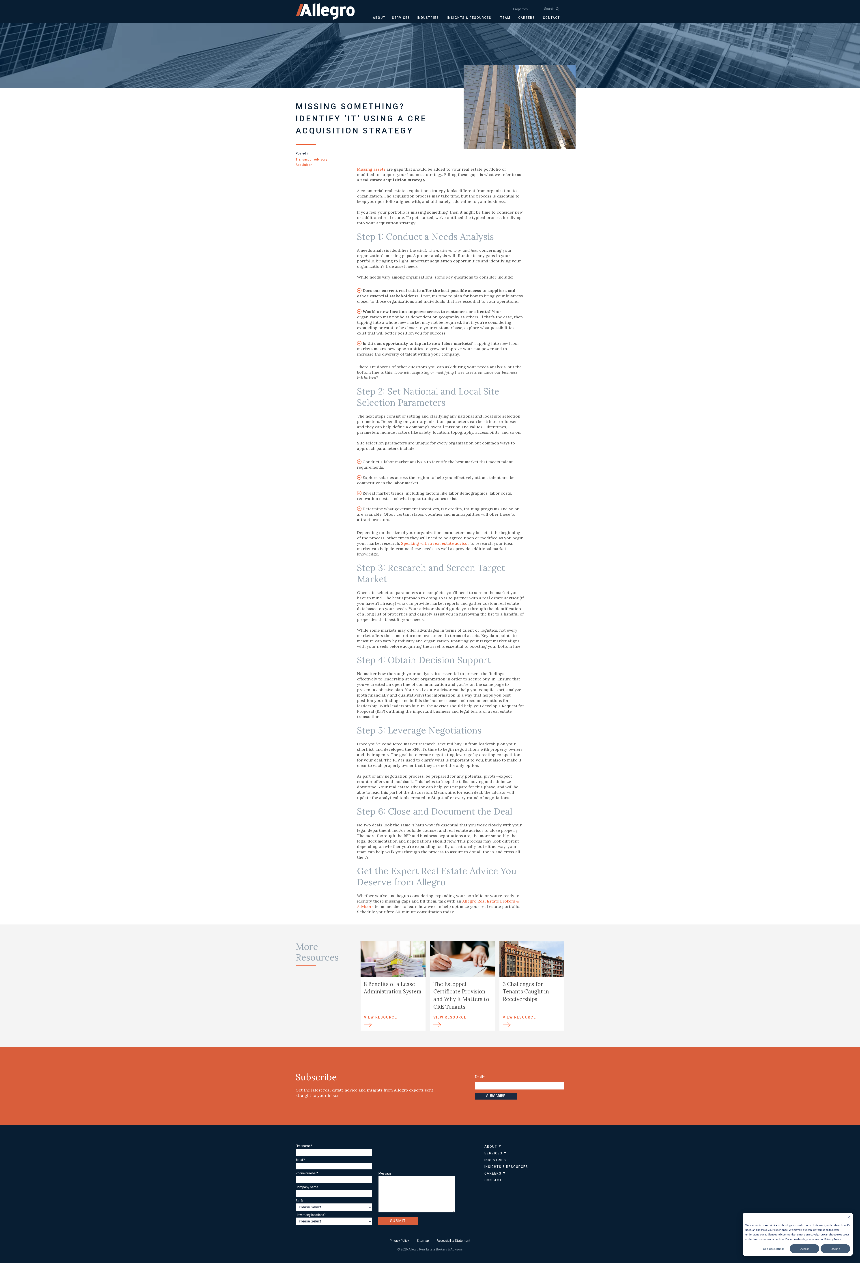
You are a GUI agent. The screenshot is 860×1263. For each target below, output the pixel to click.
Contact (493, 1180)
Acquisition (304, 165)
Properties (520, 9)
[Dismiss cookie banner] (848, 1217)
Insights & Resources (506, 1167)
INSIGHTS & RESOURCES (469, 17)
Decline (835, 1248)
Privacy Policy (399, 1240)
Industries (495, 1160)
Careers (492, 1173)
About (490, 1146)
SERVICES (401, 17)
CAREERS (526, 17)
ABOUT (379, 17)
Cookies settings (773, 1248)
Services (493, 1153)
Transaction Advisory (311, 159)
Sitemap (423, 1240)
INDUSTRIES (428, 17)
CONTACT (551, 17)
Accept (804, 1248)
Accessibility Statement (453, 1240)
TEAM (505, 17)
